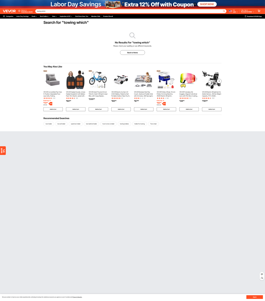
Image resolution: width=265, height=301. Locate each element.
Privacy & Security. (77, 297)
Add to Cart (53, 109)
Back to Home (132, 53)
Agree (255, 297)
